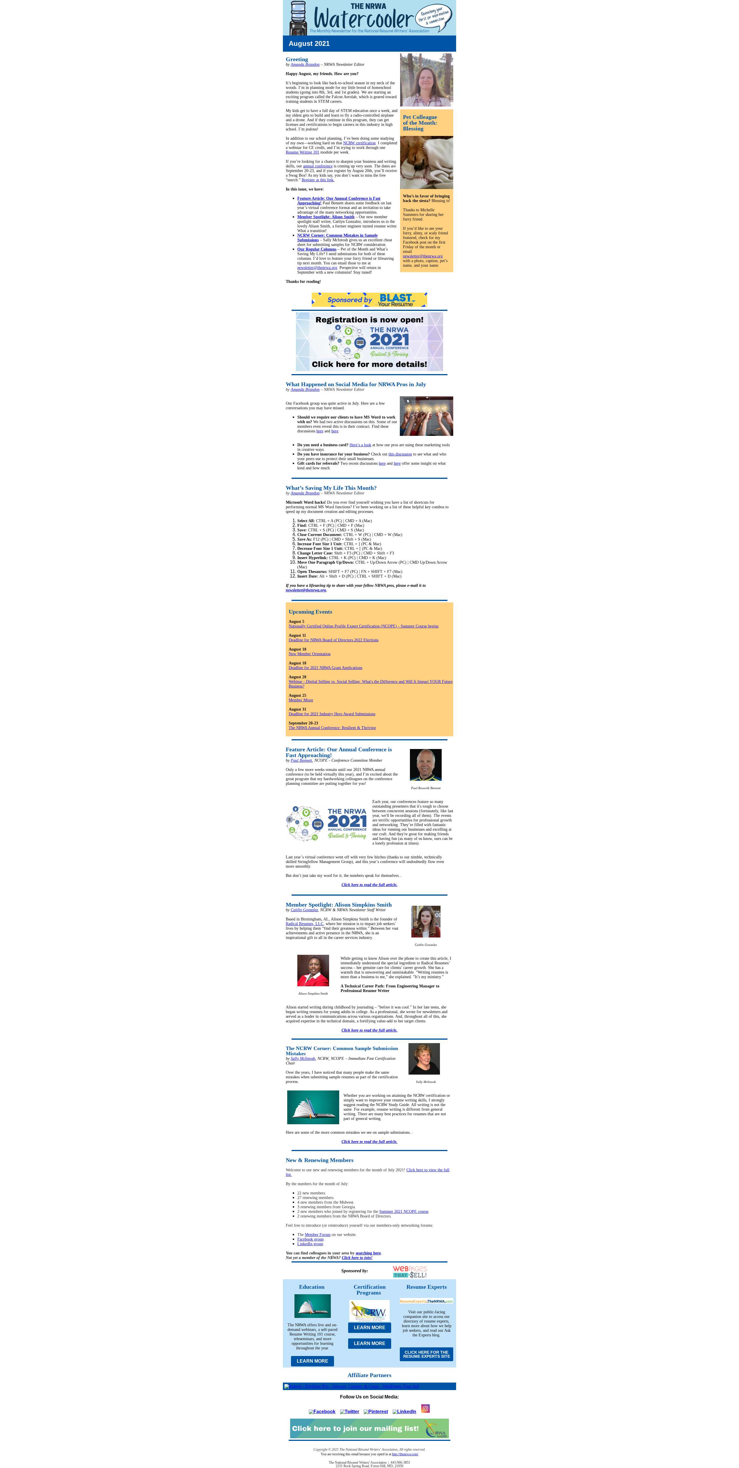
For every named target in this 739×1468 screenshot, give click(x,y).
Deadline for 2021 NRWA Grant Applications (325, 668)
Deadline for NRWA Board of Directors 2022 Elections (333, 640)
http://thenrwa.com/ (405, 1454)
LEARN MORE (312, 1361)
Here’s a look (360, 445)
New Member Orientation (310, 654)
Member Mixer (301, 700)
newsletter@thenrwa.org (317, 268)
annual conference (318, 166)
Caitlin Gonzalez (304, 910)
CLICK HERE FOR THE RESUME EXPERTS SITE (426, 1354)
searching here (368, 1253)
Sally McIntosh (303, 1058)
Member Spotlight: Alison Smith (325, 217)
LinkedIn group (310, 1244)
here (319, 431)
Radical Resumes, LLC (304, 924)
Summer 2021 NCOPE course (403, 1211)
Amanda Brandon (305, 64)
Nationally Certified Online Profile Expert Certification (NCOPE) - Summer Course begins (363, 626)
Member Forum (318, 1234)
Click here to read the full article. (369, 885)
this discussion (400, 454)
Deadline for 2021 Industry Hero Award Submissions (332, 714)
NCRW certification (359, 143)
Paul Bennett (301, 760)
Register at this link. (318, 180)
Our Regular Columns (316, 249)
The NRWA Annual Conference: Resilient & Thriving (332, 728)
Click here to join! (357, 1258)
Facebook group (310, 1239)
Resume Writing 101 (302, 152)
